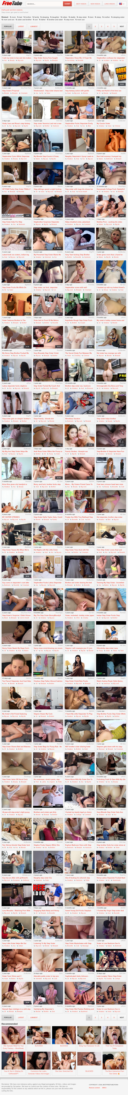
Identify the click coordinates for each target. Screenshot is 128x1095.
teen (92, 17)
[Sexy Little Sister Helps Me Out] (17, 927)
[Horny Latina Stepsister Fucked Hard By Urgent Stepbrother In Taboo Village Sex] (111, 862)
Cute (122, 487)
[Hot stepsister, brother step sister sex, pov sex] (111, 501)
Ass (5, 60)
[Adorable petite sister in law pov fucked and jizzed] (48, 960)
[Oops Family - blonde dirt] (48, 403)
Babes (38, 159)
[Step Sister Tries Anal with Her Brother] (80, 534)
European (16, 880)
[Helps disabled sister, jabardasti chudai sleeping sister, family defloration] (80, 206)
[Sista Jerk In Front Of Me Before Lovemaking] (48, 304)
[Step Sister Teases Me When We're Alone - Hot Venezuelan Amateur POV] (17, 534)
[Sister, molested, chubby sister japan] (80, 599)
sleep (99, 17)
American (47, 257)
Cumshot (87, 224)
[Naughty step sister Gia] (48, 862)
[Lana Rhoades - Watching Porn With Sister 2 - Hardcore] (17, 895)
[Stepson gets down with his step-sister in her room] (111, 731)
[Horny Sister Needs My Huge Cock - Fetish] (17, 632)
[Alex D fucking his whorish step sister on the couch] (80, 862)
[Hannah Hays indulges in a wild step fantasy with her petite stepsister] (17, 993)
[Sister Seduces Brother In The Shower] (17, 304)
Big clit (38, 388)
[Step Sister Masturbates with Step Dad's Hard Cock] (80, 927)
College (78, 815)
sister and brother (25, 20)
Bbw (89, 126)
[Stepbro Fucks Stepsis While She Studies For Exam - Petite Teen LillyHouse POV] (48, 829)
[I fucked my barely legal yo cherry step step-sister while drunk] (80, 796)
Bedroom (22, 224)
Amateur (115, 60)
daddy (72, 17)
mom (14, 17)
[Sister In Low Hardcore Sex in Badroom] (111, 993)
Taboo (115, 651)
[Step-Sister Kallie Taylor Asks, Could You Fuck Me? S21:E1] (48, 501)
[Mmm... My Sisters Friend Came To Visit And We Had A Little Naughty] (80, 468)
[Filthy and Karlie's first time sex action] (111, 75)
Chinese (117, 126)
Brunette (80, 60)
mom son (81, 20)
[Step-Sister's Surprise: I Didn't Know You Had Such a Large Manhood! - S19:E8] (17, 599)
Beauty (12, 60)
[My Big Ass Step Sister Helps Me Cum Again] (17, 435)
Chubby (85, 618)
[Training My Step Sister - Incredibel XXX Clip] (111, 567)
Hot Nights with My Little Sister (46, 550)
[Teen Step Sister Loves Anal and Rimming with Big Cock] (111, 534)
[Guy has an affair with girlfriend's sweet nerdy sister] (17, 862)
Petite (60, 782)
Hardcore (56, 126)
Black (6, 618)
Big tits (46, 60)
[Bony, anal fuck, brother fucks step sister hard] (48, 468)
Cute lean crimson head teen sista (110, 484)
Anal (77, 126)
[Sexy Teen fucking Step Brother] (80, 239)
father (43, 20)
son (36, 20)
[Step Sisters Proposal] (17, 75)
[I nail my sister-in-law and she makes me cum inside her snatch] (17, 42)
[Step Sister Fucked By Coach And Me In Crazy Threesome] (48, 370)
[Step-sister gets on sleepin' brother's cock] (17, 403)
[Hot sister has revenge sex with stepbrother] (111, 337)
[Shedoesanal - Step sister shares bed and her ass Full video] (48, 75)
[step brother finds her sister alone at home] (111, 829)
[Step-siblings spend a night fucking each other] (48, 173)
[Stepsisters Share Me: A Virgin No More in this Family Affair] (80, 42)
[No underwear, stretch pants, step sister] (48, 763)
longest (34, 26)
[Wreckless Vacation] (80, 403)
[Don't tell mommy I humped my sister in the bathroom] (111, 140)
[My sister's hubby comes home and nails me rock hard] (111, 304)
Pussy (51, 454)
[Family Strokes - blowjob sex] (80, 435)
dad (20, 17)
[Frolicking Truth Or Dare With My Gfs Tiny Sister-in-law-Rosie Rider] (111, 763)
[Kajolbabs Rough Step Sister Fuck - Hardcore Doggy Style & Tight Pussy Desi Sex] (80, 304)
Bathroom (109, 159)
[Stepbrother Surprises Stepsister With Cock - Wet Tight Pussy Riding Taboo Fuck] (48, 206)
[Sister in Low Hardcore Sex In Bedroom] (111, 927)
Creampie (24, 93)
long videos (109, 4)
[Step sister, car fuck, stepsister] (48, 271)
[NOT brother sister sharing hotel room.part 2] (80, 731)
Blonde (6, 93)
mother (107, 17)
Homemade (117, 880)
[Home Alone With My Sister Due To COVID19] (80, 763)
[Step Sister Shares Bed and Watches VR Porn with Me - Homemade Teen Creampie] (17, 731)
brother (28, 17)
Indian (21, 946)
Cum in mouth (24, 618)
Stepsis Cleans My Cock (43, 714)
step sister (83, 17)
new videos (95, 4)
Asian (69, 93)
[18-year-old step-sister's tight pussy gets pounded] (17, 796)
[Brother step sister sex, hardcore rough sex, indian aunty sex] (80, 370)
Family (54, 519)
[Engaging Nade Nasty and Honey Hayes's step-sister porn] (48, 895)
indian (64, 17)
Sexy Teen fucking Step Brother (77, 255)
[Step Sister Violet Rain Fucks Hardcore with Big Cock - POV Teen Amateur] (80, 665)
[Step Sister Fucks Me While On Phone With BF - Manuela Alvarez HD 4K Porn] (17, 271)
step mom (70, 20)
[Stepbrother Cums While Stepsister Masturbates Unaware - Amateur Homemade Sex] (17, 140)
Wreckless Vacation (72, 419)
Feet (37, 782)
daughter (55, 17)
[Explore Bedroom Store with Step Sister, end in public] (80, 829)
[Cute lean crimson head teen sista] (111, 468)
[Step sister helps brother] (111, 403)
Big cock (20, 60)
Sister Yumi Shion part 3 (11, 976)
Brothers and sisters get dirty (45, 812)
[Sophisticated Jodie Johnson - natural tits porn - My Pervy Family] (80, 960)
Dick (88, 519)
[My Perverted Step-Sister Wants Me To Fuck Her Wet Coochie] (48, 239)
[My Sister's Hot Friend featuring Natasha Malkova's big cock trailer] (17, 698)
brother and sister (56, 20)
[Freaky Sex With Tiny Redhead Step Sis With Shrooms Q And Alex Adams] (80, 501)
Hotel (86, 749)
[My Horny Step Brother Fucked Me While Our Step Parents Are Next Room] (17, 337)
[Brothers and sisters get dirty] (48, 796)
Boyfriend (84, 1011)
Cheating (77, 355)
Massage (85, 946)
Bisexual (90, 388)
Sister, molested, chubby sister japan (79, 615)
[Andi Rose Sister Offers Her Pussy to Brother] (48, 435)
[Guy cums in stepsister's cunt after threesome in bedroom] (17, 567)
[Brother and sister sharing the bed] (80, 567)
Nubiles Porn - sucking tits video (109, 222)
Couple (82, 323)
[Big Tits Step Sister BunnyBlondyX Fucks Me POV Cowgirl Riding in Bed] (48, 599)
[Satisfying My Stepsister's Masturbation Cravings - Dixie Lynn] (48, 993)
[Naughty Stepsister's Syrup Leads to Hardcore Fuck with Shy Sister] (80, 140)
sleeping (45, 17)
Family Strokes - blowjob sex (76, 451)
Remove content (94, 1087)
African (106, 290)
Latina (44, 782)
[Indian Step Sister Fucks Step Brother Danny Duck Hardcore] (111, 599)
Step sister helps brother (106, 419)
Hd (42, 93)
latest (21, 26)
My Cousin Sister (103, 123)
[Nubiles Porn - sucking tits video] (111, 206)
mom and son (9, 20)
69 (5, 847)
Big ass (45, 159)
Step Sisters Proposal (10, 91)
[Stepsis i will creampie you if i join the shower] (80, 632)
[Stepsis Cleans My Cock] (48, 698)
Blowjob (55, 60)
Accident (106, 60)
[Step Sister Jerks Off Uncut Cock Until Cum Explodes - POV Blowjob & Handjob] (17, 763)
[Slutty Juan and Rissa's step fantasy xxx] (17, 107)
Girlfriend (26, 880)
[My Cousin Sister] (111, 107)
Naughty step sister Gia (43, 878)
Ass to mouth (82, 191)
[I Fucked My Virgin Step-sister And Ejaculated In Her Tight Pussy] (111, 895)
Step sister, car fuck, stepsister (46, 287)
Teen (122, 651)
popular (8, 26)
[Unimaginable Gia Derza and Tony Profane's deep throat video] (111, 370)
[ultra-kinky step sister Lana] (111, 632)
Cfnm (78, 618)
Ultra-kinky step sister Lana (107, 648)
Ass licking (70, 60)
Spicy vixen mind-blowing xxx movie (48, 648)
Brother (47, 126)
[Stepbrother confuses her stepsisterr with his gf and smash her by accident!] (111, 42)
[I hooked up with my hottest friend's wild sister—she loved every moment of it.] (111, 271)
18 (99, 60)
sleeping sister (118, 17)
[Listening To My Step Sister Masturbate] (48, 927)
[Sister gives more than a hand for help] (111, 239)
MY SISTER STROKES (11, 517)
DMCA (104, 1087)
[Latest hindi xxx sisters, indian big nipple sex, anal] (17, 239)
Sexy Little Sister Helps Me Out (14, 943)
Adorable (39, 978)
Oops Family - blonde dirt (44, 419)
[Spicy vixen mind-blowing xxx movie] (48, 632)
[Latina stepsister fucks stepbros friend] (17, 370)
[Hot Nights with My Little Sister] (48, 534)
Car (54, 290)
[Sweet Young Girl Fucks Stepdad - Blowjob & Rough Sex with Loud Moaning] (80, 895)
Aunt (82, 388)
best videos (81, 4)
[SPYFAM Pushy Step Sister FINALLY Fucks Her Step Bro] (17, 173)
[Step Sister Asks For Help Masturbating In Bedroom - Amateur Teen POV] (17, 206)
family (36, 17)
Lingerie (52, 782)
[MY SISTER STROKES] (17, 501)
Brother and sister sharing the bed (78, 583)
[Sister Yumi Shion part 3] (17, 960)
